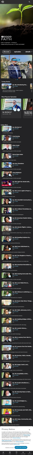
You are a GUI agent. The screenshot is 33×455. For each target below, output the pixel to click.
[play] (10, 87)
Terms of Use (16, 444)
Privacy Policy (26, 434)
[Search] (29, 2)
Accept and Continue (21, 447)
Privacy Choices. (17, 437)
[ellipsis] (18, 109)
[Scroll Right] (31, 51)
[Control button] (29, 430)
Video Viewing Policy (7, 440)
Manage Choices (9, 447)
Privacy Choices (20, 441)
